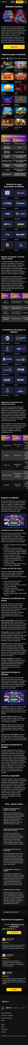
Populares (3, 58)
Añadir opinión (14, 932)
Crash (16, 58)
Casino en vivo (11, 58)
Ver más (14, 989)
